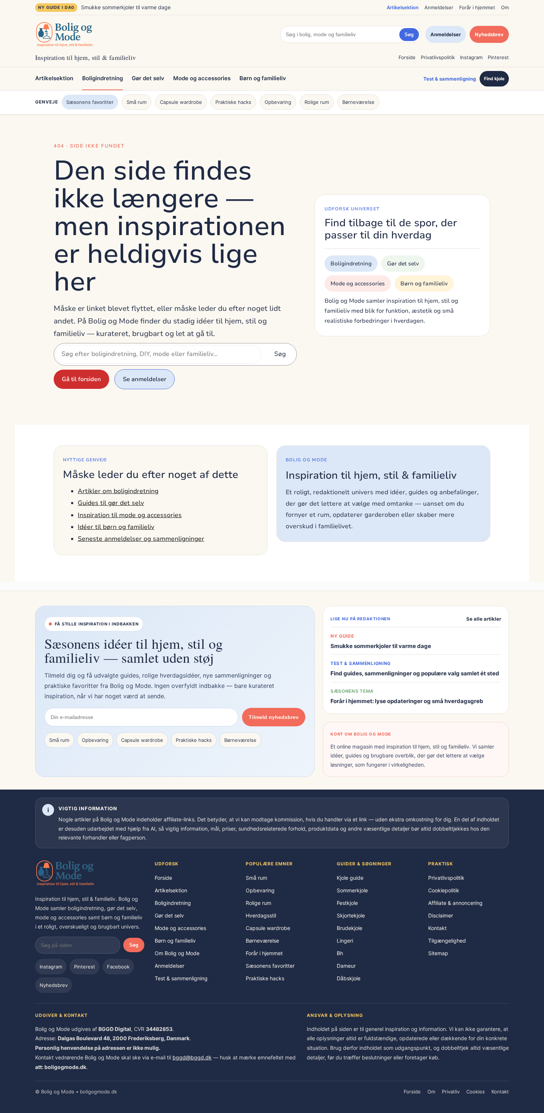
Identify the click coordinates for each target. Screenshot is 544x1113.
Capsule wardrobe (181, 102)
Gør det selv (148, 78)
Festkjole (347, 903)
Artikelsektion (403, 7)
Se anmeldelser (144, 379)
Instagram (471, 57)
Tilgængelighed (447, 940)
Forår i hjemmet (477, 7)
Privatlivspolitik (438, 57)
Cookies (475, 1092)
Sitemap (438, 953)
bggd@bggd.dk (192, 1057)
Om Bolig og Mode (177, 953)
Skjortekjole (351, 915)
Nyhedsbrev (489, 34)
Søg (409, 34)
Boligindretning (102, 78)
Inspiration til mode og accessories (130, 515)
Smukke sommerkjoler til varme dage (126, 7)
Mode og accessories (202, 78)
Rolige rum (317, 102)
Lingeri (345, 940)
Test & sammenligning (449, 79)
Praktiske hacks (233, 102)
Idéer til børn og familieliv (116, 527)
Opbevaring (278, 102)
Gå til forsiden (81, 379)
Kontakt (437, 928)
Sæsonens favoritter (90, 102)
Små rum (137, 102)
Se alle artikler (483, 619)
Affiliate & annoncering (455, 903)
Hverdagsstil (261, 915)
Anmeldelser (438, 7)
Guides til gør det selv (111, 503)
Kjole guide (350, 878)
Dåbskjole (348, 978)
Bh (340, 953)
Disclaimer (440, 915)
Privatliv (451, 1092)
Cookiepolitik (443, 890)
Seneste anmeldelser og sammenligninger (141, 539)
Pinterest (498, 57)
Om (505, 7)
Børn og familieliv (262, 78)
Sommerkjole (352, 890)
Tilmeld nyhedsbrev (274, 717)
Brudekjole (349, 928)
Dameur (346, 966)
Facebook (118, 967)
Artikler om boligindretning (118, 491)
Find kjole (494, 78)
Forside (407, 57)
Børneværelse (358, 102)
